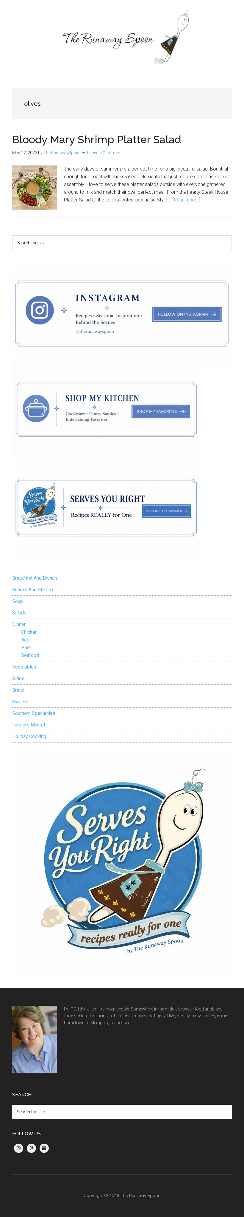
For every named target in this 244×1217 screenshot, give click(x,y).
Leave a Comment (104, 152)
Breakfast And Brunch (34, 578)
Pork (26, 647)
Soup (17, 601)
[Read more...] (186, 200)
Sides (18, 678)
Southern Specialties (33, 713)
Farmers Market (28, 725)
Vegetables (24, 667)
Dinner (19, 624)
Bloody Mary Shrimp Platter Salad (96, 139)
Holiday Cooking (29, 736)
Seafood (30, 655)
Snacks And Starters (33, 589)
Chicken (29, 632)
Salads (19, 613)
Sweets (20, 701)
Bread (18, 690)
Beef (26, 640)
